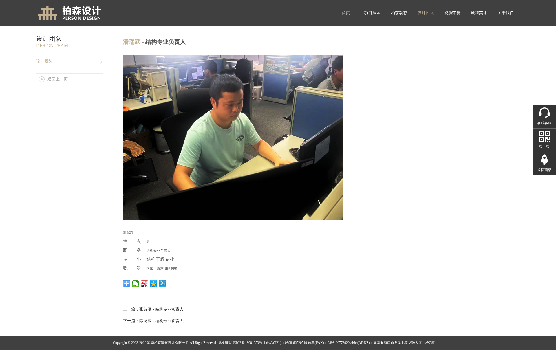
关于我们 (506, 13)
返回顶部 (544, 170)
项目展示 (372, 13)
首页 (346, 13)
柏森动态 (399, 13)
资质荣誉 (452, 13)
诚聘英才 (479, 13)
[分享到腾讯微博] (162, 283)
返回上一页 (57, 79)
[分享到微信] (135, 283)
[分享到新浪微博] (144, 283)
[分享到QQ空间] (153, 283)
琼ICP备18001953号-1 (249, 343)
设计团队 (426, 13)
